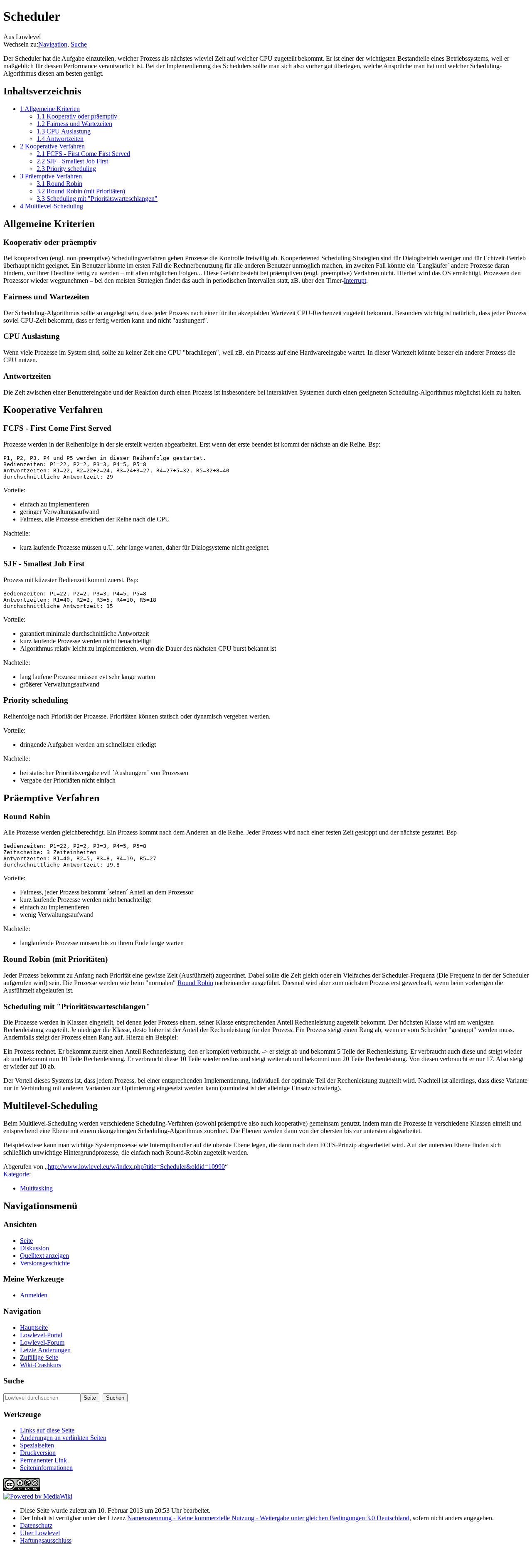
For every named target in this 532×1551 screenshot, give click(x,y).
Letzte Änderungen (45, 1349)
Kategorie (16, 1174)
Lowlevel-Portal (41, 1335)
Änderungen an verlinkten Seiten (63, 1437)
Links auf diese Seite (47, 1430)
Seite (26, 1240)
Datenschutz (36, 1525)
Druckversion (38, 1452)
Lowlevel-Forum (42, 1342)
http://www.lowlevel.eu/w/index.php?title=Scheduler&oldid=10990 (136, 1166)
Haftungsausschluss (45, 1540)
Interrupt (355, 280)
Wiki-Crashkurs (40, 1364)
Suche (79, 44)
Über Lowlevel (40, 1532)
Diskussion (34, 1248)
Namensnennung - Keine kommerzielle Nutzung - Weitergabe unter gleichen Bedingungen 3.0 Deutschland (268, 1517)
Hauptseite (34, 1327)
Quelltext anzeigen (44, 1255)
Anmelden (33, 1295)
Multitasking (36, 1188)
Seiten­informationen (46, 1467)
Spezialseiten (37, 1445)
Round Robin (195, 982)
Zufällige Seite (39, 1357)
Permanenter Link (43, 1460)
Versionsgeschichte (45, 1263)
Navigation (52, 44)
